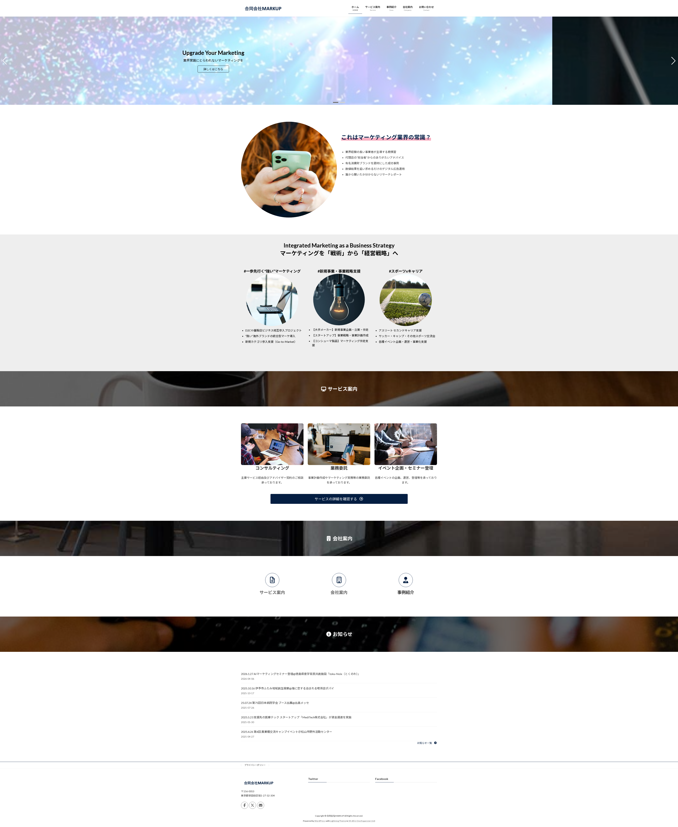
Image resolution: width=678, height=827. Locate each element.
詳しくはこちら (257, 69)
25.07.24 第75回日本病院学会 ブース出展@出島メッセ (275, 702)
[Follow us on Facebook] (244, 805)
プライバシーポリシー (255, 765)
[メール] (260, 805)
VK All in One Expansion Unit (361, 821)
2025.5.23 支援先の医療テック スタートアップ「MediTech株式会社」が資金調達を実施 (296, 717)
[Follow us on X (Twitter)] (252, 805)
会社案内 (339, 592)
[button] (335, 102)
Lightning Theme (338, 821)
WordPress (319, 821)
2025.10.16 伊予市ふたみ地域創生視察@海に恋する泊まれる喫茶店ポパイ (287, 688)
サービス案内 (272, 592)
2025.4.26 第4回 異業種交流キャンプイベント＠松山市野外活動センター (286, 731)
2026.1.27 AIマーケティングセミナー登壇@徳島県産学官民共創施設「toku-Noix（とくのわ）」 (301, 673)
